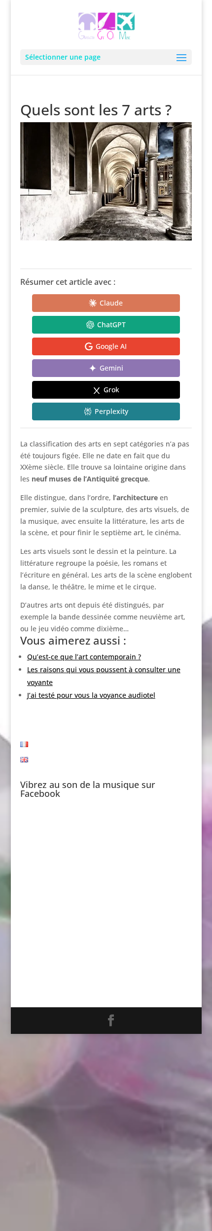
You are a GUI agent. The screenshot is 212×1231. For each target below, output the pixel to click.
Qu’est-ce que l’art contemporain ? (84, 656)
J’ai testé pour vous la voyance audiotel (91, 695)
